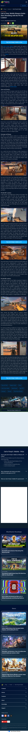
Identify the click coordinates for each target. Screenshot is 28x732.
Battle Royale (14, 388)
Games (9, 9)
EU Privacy (20, 727)
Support (3, 708)
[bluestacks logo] (5, 2)
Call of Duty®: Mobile (17, 9)
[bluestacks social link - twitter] (11, 716)
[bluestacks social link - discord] (3, 716)
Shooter (9, 391)
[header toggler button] (26, 2)
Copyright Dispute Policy (13, 727)
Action (20, 385)
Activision (3, 391)
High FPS (21, 388)
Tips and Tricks (4, 385)
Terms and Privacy (5, 727)
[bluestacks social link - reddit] (5, 716)
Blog (5, 9)
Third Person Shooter (18, 391)
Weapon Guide (13, 385)
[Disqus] (14, 505)
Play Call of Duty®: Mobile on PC (14, 242)
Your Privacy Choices (15, 731)
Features (4, 696)
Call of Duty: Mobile (8, 46)
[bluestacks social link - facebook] (8, 716)
